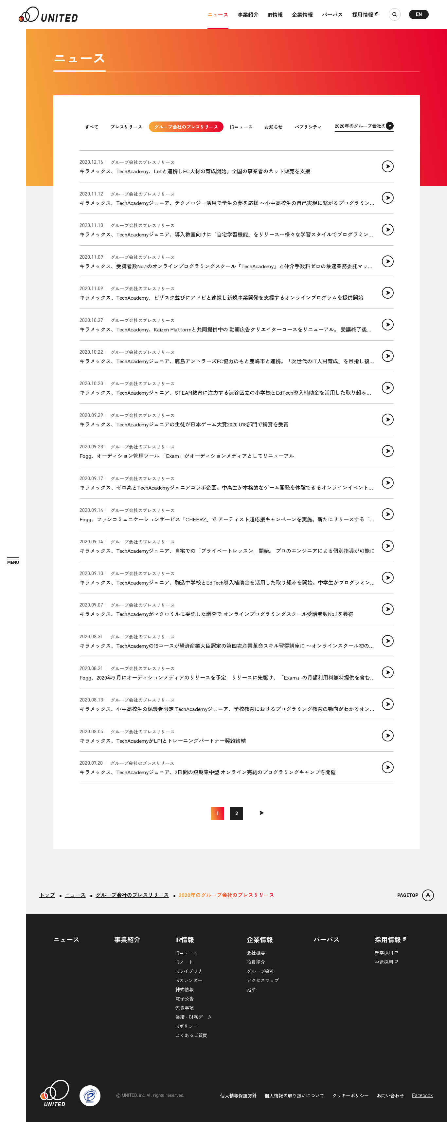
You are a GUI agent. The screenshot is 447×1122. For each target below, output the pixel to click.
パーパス (332, 14)
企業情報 (302, 14)
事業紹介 (248, 14)
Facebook (422, 1095)
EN (419, 14)
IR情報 (275, 14)
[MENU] (13, 561)
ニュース (217, 14)
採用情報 (362, 14)
